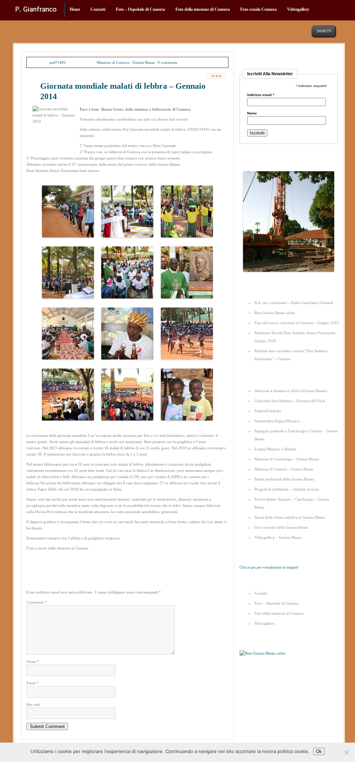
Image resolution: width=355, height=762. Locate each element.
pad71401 (58, 62)
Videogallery (298, 9)
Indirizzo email (260, 95)
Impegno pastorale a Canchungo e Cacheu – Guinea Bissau (296, 435)
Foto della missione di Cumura (202, 9)
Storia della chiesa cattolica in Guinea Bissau (289, 517)
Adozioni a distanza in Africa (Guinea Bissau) (290, 391)
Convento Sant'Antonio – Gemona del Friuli (289, 401)
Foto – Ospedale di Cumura (140, 9)
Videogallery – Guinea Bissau (278, 537)
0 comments (167, 62)
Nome (32, 661)
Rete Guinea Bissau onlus (274, 313)
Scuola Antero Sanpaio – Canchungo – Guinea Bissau (291, 503)
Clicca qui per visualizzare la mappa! (269, 567)
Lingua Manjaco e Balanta (275, 449)
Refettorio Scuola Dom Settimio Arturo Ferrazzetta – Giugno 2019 (296, 337)
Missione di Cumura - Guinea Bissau (126, 62)
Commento (36, 602)
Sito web (33, 704)
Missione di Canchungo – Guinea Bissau (286, 459)
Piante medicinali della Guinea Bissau (284, 479)
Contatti (97, 9)
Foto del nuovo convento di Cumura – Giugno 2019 (296, 323)
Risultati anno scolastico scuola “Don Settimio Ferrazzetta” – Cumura (291, 355)
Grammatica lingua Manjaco (277, 421)
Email (32, 683)
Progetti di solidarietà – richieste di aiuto (286, 489)
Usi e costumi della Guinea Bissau (281, 527)
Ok (319, 751)
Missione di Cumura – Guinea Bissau (283, 469)
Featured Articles (267, 411)
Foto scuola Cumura (258, 9)
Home (75, 9)
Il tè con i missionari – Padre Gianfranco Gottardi (294, 303)
